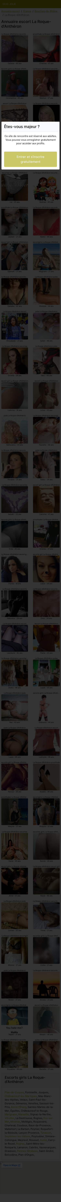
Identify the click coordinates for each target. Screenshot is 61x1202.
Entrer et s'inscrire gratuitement (30, 159)
